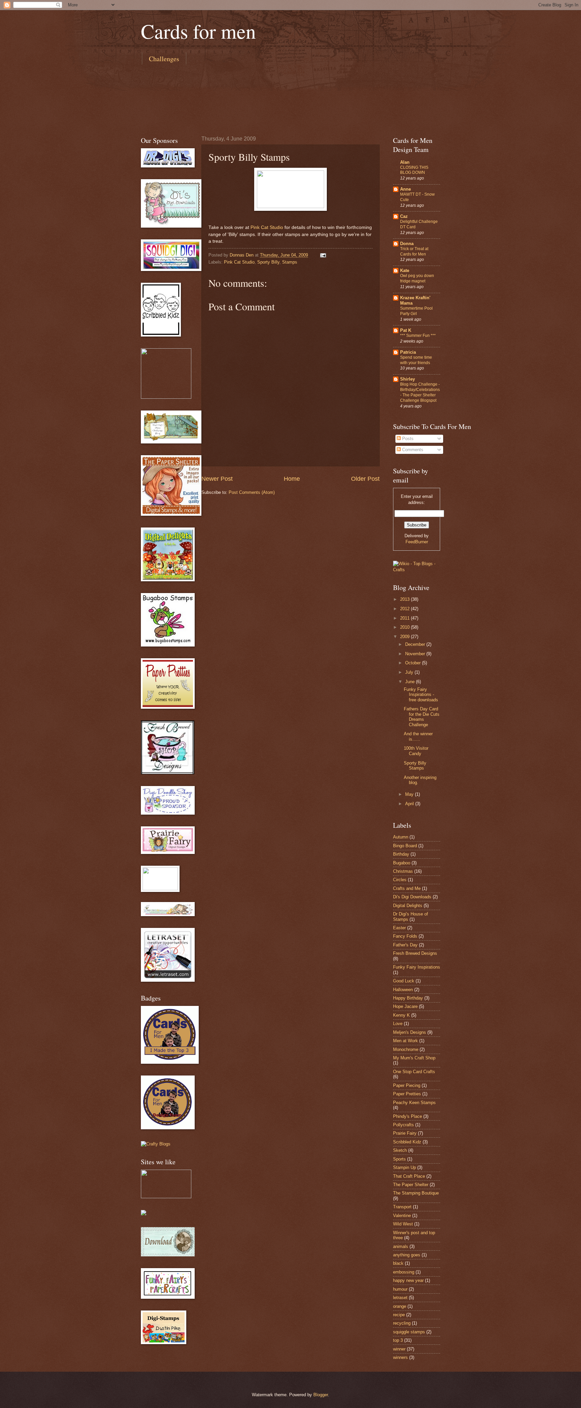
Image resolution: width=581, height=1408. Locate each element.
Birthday (401, 854)
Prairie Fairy (405, 1133)
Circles (399, 879)
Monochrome (405, 1049)
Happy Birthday (408, 998)
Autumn (400, 836)
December (415, 644)
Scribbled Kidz (407, 1141)
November (415, 653)
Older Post (365, 478)
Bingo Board (405, 845)
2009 (405, 636)
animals (400, 1246)
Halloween (403, 989)
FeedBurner (416, 541)
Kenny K (401, 1015)
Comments (412, 449)
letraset (400, 1297)
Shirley (407, 379)
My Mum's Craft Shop (414, 1057)
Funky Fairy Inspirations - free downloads (421, 694)
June (410, 681)
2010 (405, 627)
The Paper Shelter (410, 1184)
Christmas (403, 871)
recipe (399, 1314)
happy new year (408, 1280)
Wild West (403, 1223)
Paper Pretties (407, 1093)
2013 (405, 599)
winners (400, 1357)
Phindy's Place (407, 1116)
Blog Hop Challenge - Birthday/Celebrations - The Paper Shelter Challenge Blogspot (420, 392)
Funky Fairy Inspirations (416, 967)
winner (399, 1349)
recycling (402, 1323)
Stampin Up (404, 1167)
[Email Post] (322, 255)
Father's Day (405, 944)
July (410, 672)
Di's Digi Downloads (412, 896)
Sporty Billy (268, 262)
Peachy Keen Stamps (414, 1102)
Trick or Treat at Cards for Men (414, 251)
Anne (405, 189)
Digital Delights (407, 905)
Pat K (405, 330)
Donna (407, 243)
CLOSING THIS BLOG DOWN (414, 170)
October (413, 662)
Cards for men (198, 30)
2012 (405, 608)
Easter (399, 927)
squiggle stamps (409, 1331)
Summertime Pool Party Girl (416, 311)
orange (399, 1306)
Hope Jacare (405, 1006)
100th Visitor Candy (416, 751)
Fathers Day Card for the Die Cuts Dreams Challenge (421, 716)
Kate (404, 270)
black (398, 1263)
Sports (399, 1159)
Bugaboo (401, 862)
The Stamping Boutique (416, 1193)
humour (400, 1289)
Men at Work (405, 1040)
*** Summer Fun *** (418, 335)
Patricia (408, 352)
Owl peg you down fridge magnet (417, 278)
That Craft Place (409, 1176)
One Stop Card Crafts (414, 1071)
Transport (402, 1206)
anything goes (406, 1254)
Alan (405, 162)
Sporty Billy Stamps (415, 765)
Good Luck (403, 980)
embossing (403, 1272)
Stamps (289, 262)
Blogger (320, 1394)
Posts (407, 438)
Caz (404, 216)
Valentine (402, 1215)
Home (292, 478)
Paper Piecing (406, 1085)
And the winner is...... (418, 736)
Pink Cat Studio (266, 227)
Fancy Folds (405, 936)
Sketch (400, 1150)
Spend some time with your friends (416, 360)
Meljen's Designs (409, 1032)
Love (397, 1023)
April (410, 803)
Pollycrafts (403, 1124)
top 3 (398, 1340)
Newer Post (217, 478)
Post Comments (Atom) (252, 492)
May (410, 794)
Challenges (164, 58)
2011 (405, 618)
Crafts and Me (407, 888)
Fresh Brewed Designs (415, 953)
